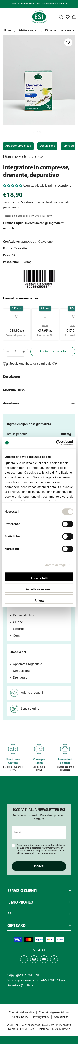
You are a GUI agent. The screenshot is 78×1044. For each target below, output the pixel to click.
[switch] (67, 524)
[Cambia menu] (4, 17)
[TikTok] (54, 959)
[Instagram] (34, 959)
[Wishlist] (67, 17)
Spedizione (28, 202)
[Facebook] (24, 959)
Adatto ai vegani (28, 30)
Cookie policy (20, 1017)
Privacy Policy (41, 1017)
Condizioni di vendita (21, 1012)
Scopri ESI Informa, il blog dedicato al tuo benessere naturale (39, 4)
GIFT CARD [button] (16, 926)
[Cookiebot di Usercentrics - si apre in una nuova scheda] (56, 442)
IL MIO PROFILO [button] (20, 903)
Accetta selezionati (39, 589)
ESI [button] (10, 914)
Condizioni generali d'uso (54, 1012)
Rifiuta (39, 600)
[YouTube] (44, 959)
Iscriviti (39, 866)
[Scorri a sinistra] (4, 4)
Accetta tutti (39, 578)
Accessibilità (61, 1017)
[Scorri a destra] (74, 4)
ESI (33, 975)
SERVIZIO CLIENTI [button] (22, 891)
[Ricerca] (61, 17)
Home (7, 30)
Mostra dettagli (55, 565)
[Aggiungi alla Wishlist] (68, 42)
